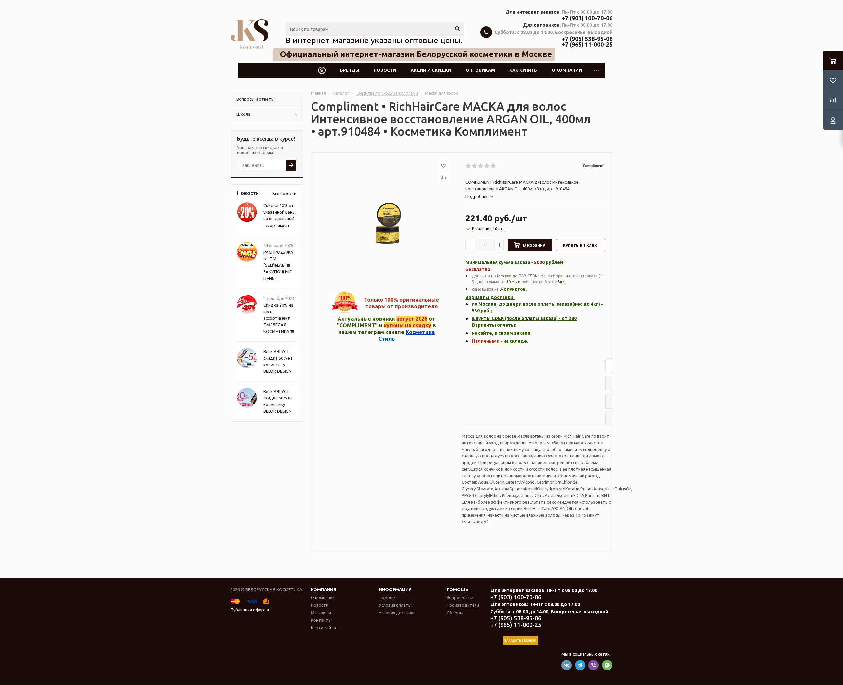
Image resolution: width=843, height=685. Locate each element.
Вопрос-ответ (461, 597)
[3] (481, 166)
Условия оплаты (395, 605)
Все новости (284, 193)
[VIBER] (593, 665)
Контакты (321, 620)
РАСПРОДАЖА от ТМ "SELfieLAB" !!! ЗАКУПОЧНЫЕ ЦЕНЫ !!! (278, 265)
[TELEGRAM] (580, 665)
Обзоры (455, 612)
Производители (463, 605)
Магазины (321, 612)
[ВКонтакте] (566, 665)
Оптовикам (480, 70)
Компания (323, 589)
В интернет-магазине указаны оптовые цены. (374, 40)
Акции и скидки (431, 70)
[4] (487, 166)
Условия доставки (397, 612)
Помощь (457, 589)
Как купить (523, 70)
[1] (468, 166)
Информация (395, 589)
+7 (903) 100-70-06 (587, 18)
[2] (475, 166)
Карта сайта (323, 627)
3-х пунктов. (513, 289)
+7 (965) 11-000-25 (587, 44)
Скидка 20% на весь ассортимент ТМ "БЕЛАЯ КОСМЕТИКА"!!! (278, 318)
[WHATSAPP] (607, 665)
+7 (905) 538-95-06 (587, 38)
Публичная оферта (250, 609)
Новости (385, 70)
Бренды (349, 70)
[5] (493, 166)
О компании (567, 70)
